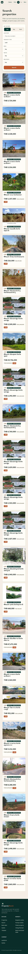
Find (15, 2)
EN (18, 2)
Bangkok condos (19, 920)
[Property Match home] (2, 2)
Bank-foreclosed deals (19, 931)
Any (7, 29)
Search (14, 68)
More (25, 2)
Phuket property (19, 925)
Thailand (4, 930)
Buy (14, 29)
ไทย (21, 2)
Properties (4, 920)
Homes (10, 2)
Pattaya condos (19, 923)
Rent (20, 29)
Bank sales (4, 925)
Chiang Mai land (19, 928)
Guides (3, 928)
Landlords (4, 940)
